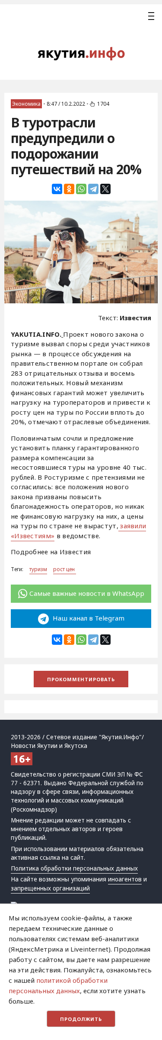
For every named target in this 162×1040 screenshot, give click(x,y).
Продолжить (81, 1019)
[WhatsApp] (81, 189)
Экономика (26, 103)
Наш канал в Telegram (87, 618)
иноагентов (125, 879)
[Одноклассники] (69, 189)
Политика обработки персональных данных (74, 868)
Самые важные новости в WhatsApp (86, 593)
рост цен (64, 569)
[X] (105, 189)
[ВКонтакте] (57, 189)
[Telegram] (93, 189)
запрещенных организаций (50, 888)
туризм (38, 569)
